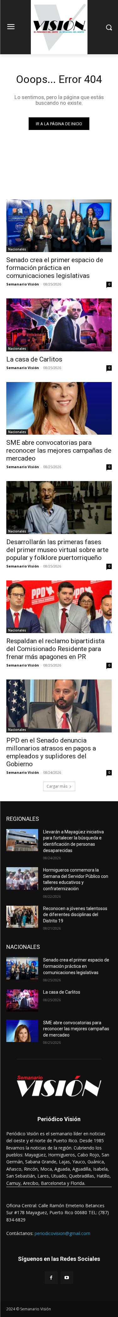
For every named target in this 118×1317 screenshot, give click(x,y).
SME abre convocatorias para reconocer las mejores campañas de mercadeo (58, 450)
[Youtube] (67, 1278)
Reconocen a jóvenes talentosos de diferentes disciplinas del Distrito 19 (75, 914)
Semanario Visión (22, 284)
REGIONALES (22, 818)
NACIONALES (23, 947)
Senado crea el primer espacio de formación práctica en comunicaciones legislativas (54, 267)
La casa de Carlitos (34, 359)
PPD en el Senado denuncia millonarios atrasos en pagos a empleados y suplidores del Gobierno (51, 752)
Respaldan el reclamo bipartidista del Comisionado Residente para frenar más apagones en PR (55, 649)
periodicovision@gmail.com (62, 1233)
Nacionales (17, 249)
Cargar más (57, 786)
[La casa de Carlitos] (59, 324)
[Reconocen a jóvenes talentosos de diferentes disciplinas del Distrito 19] (22, 917)
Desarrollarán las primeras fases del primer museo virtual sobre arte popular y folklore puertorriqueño (57, 549)
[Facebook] (51, 1278)
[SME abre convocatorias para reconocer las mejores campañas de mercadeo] (59, 408)
